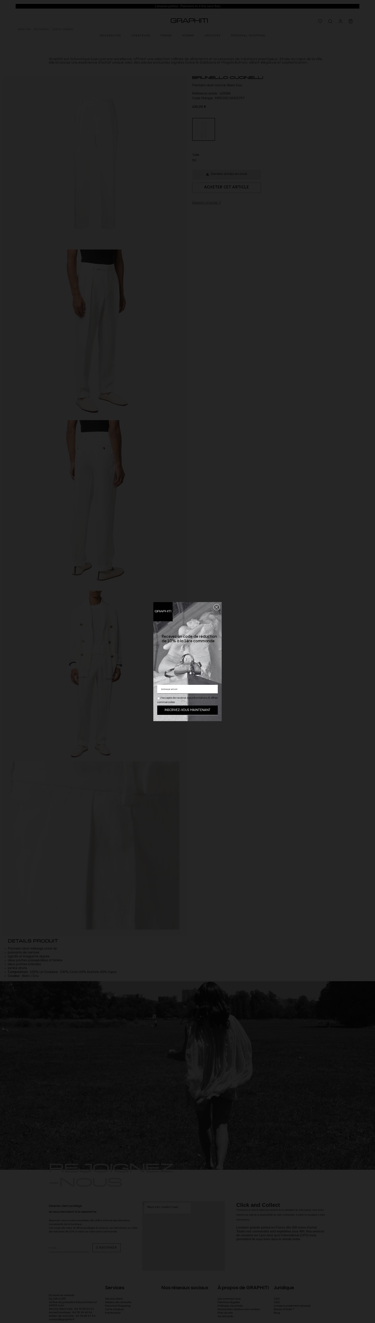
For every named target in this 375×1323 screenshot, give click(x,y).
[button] (216, 607)
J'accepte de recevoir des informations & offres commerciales (187, 700)
